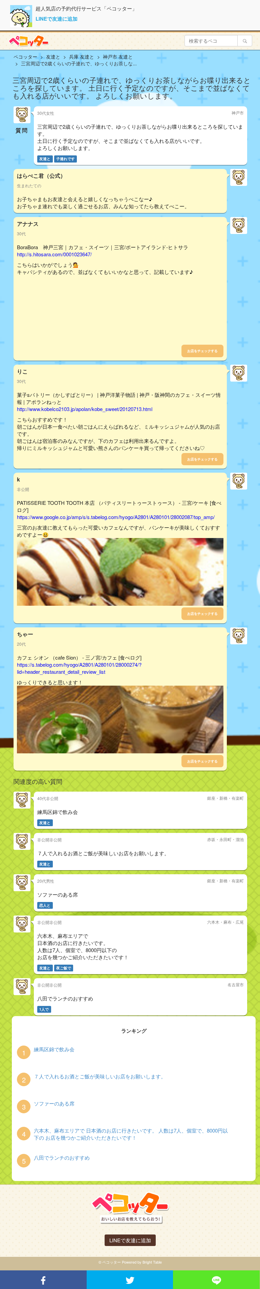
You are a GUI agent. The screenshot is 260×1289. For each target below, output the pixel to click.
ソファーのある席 (54, 1103)
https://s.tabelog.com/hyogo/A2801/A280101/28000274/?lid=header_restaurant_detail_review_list (79, 668)
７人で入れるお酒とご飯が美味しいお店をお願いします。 (100, 1076)
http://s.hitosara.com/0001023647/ (54, 254)
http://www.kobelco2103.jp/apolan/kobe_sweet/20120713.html (84, 408)
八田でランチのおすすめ (62, 1157)
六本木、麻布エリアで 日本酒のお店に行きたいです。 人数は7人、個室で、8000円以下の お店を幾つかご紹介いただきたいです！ (131, 1134)
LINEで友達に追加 (57, 18)
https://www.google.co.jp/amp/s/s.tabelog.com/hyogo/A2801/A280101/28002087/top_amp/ (116, 516)
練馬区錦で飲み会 (54, 1049)
